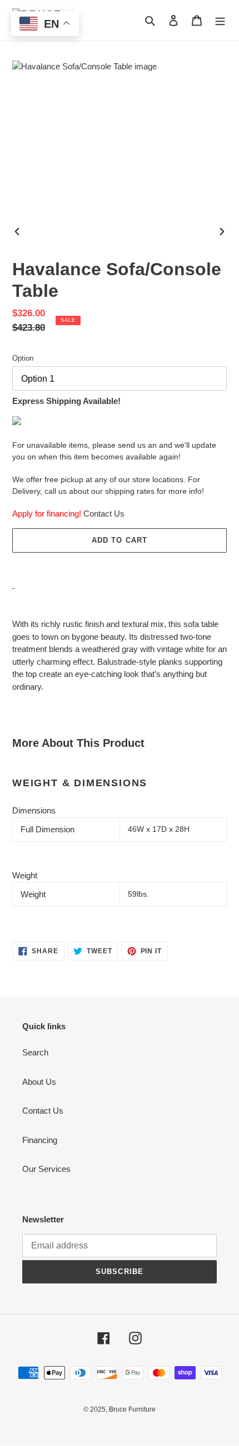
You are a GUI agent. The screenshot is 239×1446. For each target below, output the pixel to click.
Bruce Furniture (132, 1409)
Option (22, 358)
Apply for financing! (46, 513)
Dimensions (34, 810)
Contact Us (104, 513)
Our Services (46, 1169)
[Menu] (220, 20)
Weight (24, 875)
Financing (39, 1140)
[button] (119, 564)
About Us (39, 1081)
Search (35, 1052)
